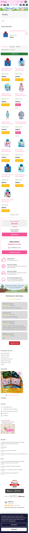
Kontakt (2, 364)
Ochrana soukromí (5, 357)
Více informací (12, 521)
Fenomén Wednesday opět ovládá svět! (9, 473)
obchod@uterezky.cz (8, 407)
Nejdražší (18, 47)
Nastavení (14, 524)
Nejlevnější (12, 47)
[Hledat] (17, 1)
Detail (18, 104)
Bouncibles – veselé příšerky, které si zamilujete (11, 469)
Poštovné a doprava (5, 355)
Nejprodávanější (5, 50)
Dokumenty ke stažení (6, 362)
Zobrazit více (14, 343)
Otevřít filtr (14, 54)
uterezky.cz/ (6, 413)
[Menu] (25, 1)
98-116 (16, 108)
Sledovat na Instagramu (13, 395)
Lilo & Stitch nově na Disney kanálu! (8, 450)
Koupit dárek (14, 234)
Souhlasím (14, 529)
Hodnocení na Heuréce (6, 361)
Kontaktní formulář (14, 252)
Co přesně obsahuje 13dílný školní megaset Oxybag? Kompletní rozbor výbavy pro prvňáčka (12, 443)
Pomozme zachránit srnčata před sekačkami (11, 466)
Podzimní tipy (4, 447)
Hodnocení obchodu (14, 296)
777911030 (5, 415)
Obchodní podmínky (5, 353)
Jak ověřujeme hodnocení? (7, 359)
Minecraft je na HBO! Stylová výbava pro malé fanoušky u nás (14, 454)
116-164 (17, 136)
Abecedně (12, 50)
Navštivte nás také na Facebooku (10, 411)
